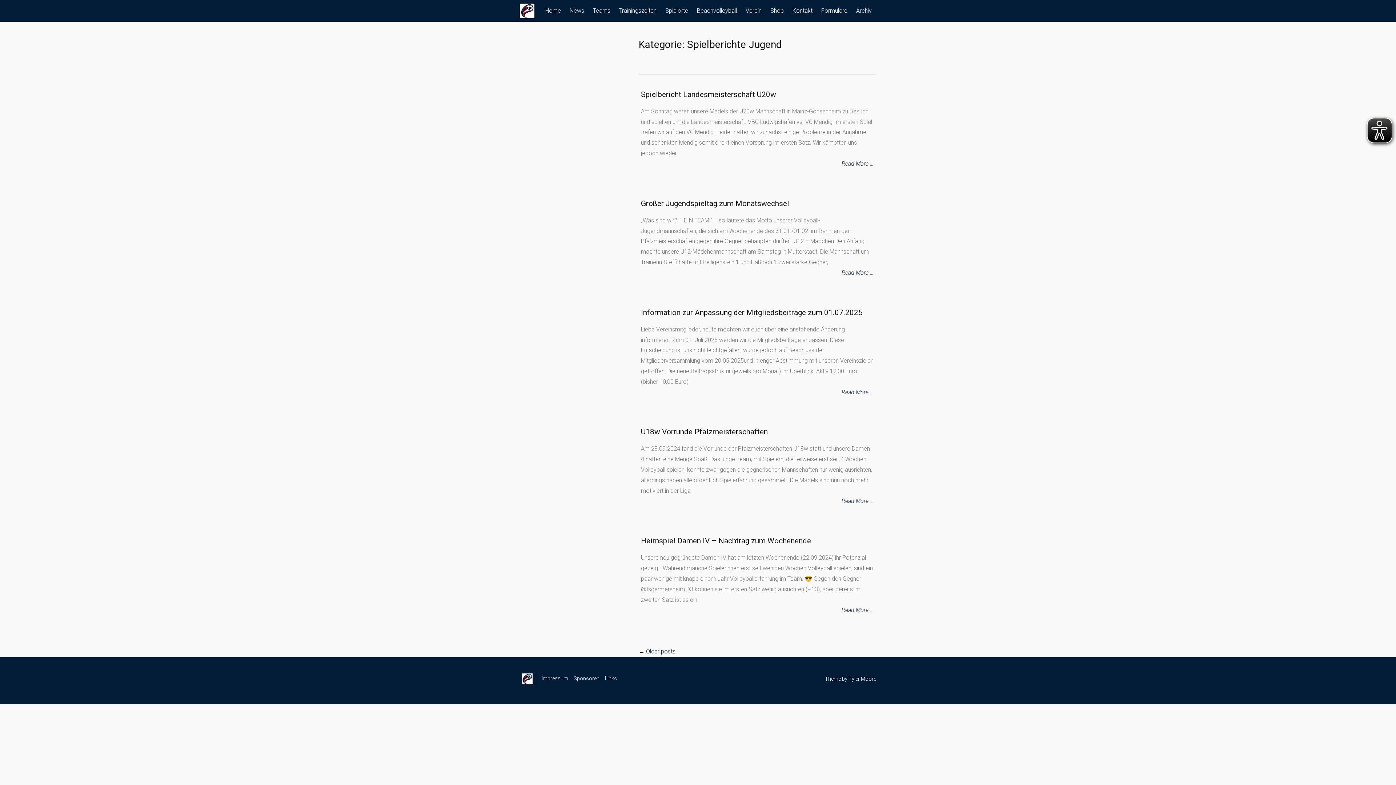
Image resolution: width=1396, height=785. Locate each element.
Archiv (864, 10)
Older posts (657, 651)
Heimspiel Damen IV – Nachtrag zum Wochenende (726, 540)
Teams (601, 10)
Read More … (858, 163)
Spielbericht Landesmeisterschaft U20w (708, 94)
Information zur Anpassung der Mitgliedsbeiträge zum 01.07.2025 (752, 312)
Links (611, 678)
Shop (777, 10)
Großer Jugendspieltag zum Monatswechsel (715, 203)
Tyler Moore (862, 679)
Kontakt (803, 10)
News (577, 10)
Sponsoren (586, 678)
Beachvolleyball (717, 10)
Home (553, 10)
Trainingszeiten (638, 10)
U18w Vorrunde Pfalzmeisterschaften (704, 431)
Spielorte (676, 10)
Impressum (555, 678)
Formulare (834, 10)
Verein (754, 10)
